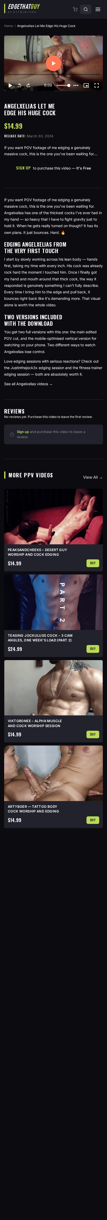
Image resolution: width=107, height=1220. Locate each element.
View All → (93, 477)
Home (8, 26)
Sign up (23, 432)
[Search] (85, 9)
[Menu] (98, 9)
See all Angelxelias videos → (28, 384)
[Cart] (75, 9)
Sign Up (23, 168)
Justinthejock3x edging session (37, 367)
